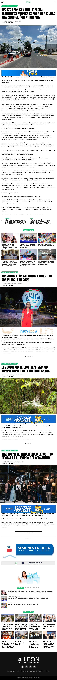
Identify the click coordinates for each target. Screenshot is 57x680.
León (26, 215)
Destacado (21, 215)
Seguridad (36, 215)
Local (30, 215)
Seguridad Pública (11, 671)
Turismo (48, 671)
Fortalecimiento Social (22, 671)
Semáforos (43, 215)
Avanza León (14, 215)
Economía (32, 671)
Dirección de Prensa (9, 22)
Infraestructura (40, 671)
